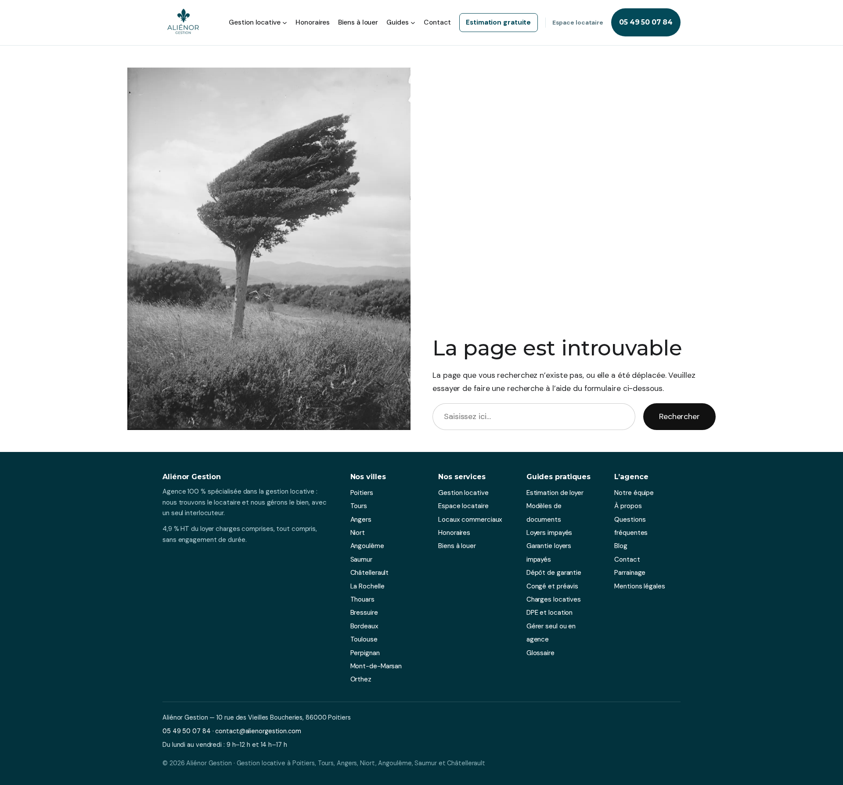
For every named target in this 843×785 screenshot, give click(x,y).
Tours (358, 506)
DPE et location (549, 612)
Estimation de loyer (555, 492)
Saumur (361, 559)
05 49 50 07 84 (646, 22)
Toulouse (364, 639)
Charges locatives (553, 599)
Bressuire (364, 612)
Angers (360, 519)
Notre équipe (634, 492)
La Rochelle (367, 586)
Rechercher (679, 416)
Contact (627, 559)
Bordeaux (364, 626)
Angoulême (367, 545)
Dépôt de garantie (553, 572)
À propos (627, 506)
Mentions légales (639, 586)
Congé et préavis (552, 586)
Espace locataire (577, 22)
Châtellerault (369, 572)
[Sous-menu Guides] (413, 22)
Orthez (360, 679)
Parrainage (629, 572)
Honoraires (454, 532)
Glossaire (540, 653)
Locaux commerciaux (470, 519)
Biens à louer (457, 545)
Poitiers (361, 492)
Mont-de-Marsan (376, 666)
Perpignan (365, 653)
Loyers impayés (549, 532)
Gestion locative (463, 492)
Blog (620, 545)
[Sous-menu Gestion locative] (284, 22)
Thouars (362, 599)
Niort (357, 532)
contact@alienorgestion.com (258, 731)
